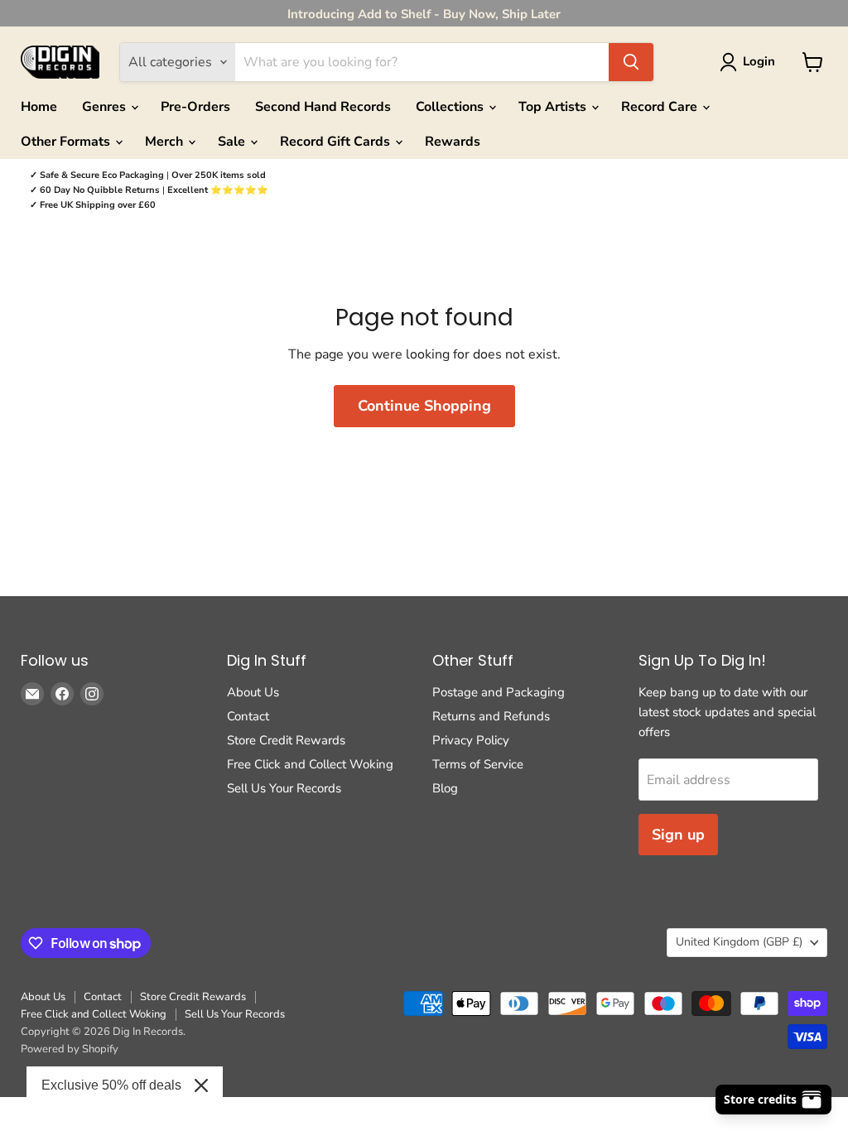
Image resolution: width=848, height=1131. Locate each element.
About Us (253, 692)
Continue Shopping (424, 406)
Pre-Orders (195, 107)
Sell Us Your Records (284, 788)
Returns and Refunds (491, 716)
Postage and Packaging (498, 692)
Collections (451, 107)
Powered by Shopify (69, 1049)
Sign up (678, 835)
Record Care (661, 107)
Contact (248, 716)
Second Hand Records (323, 107)
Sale (233, 141)
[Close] (201, 1085)
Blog (445, 788)
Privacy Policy (470, 740)
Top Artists (554, 107)
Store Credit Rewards (286, 740)
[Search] (631, 62)
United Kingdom (739, 942)
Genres (105, 107)
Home (39, 107)
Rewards (452, 141)
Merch (165, 141)
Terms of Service (477, 764)
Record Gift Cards (336, 141)
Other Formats (67, 141)
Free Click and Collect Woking (310, 764)
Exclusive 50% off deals (111, 1085)
